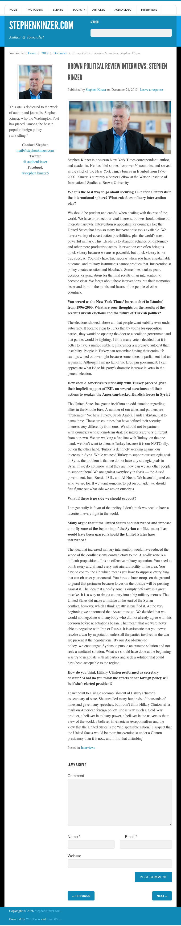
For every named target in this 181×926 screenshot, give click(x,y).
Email (131, 836)
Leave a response (151, 89)
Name (74, 836)
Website (74, 855)
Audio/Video (123, 9)
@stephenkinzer (35, 161)
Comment (76, 775)
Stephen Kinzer (96, 89)
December (60, 53)
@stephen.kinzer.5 (35, 172)
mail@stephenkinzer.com (35, 150)
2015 (44, 53)
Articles (98, 9)
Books (77, 9)
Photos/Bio (35, 9)
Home (13, 9)
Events (58, 9)
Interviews (149, 9)
